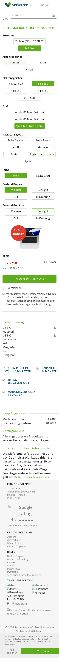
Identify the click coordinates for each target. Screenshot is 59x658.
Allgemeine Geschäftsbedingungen (24, 574)
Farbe (6, 170)
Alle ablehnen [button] (12, 651)
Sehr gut (43, 190)
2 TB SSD (16, 91)
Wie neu (16, 189)
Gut (16, 197)
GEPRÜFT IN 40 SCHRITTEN (22, 369)
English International (41, 154)
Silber (16, 175)
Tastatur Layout (13, 134)
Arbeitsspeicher (12, 56)
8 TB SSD (29, 98)
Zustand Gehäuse (13, 205)
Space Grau (43, 175)
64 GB (29, 69)
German (43, 147)
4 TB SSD (43, 91)
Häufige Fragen (15, 556)
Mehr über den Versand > (32, 477)
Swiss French (43, 140)
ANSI (16, 147)
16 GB (16, 62)
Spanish (29, 161)
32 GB (42, 62)
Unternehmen (14, 539)
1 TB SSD (43, 83)
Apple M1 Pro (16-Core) (29, 126)
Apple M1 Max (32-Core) (29, 119)
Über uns (11, 536)
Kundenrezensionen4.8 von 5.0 (22, 393)
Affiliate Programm (16, 546)
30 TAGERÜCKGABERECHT (19, 381)
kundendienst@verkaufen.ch (21, 491)
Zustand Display (12, 184)
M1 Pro (29, 48)
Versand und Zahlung (17, 559)
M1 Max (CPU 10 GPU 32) (29, 41)
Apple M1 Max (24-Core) (29, 112)
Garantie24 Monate (49, 369)
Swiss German (16, 140)
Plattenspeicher (12, 78)
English (15, 154)
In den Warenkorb (29, 279)
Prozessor (9, 35)
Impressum (13, 571)
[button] (40, 5)
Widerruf (11, 565)
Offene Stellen (14, 543)
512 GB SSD (16, 83)
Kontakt (11, 562)
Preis (6, 256)
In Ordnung (43, 197)
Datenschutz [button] (10, 644)
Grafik (6, 106)
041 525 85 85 (14, 488)
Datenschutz (13, 568)
